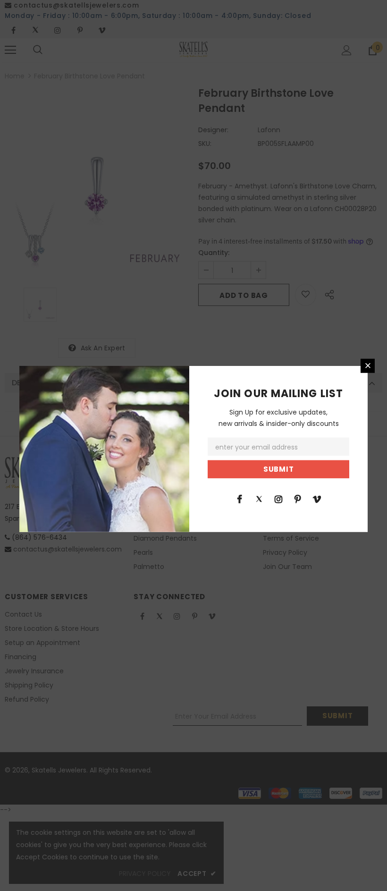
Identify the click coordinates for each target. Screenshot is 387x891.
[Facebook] (240, 499)
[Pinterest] (298, 499)
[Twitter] (259, 499)
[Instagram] (278, 499)
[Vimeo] (317, 499)
